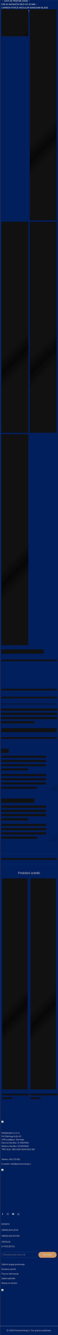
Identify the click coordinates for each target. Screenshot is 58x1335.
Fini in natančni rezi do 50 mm (18, 4)
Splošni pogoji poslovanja (12, 1264)
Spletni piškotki (8, 1278)
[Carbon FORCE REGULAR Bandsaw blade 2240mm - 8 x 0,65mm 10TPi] (43, 983)
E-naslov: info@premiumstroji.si (16, 1164)
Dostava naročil (8, 1269)
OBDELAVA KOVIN (10, 1236)
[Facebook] (2, 1214)
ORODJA (5, 1242)
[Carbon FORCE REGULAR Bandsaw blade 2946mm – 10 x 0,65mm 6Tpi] (43, 114)
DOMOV (5, 1224)
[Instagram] (7, 1214)
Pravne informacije (10, 1274)
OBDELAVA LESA (9, 1230)
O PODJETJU (8, 1246)
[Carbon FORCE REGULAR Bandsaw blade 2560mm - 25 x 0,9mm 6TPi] (15, 983)
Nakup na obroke (9, 1283)
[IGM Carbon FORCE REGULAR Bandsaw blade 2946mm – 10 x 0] (14, 22)
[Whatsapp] (18, 1214)
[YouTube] (13, 1214)
